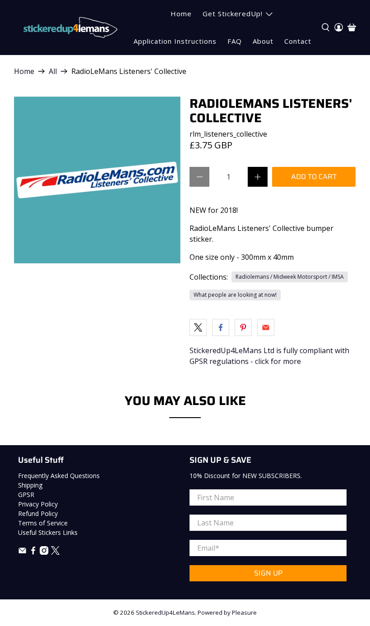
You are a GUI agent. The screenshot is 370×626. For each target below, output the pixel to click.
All (53, 71)
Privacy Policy (38, 504)
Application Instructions (175, 41)
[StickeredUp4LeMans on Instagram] (44, 552)
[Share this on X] (198, 327)
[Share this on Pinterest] (243, 327)
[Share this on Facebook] (220, 327)
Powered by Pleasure (227, 612)
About (263, 41)
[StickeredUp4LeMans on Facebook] (33, 552)
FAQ (234, 41)
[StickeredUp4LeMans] (70, 27)
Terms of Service (43, 523)
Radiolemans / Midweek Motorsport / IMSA (290, 277)
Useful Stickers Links (48, 532)
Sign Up (268, 573)
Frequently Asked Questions (59, 475)
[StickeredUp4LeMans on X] (55, 552)
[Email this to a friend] (265, 327)
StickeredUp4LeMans (165, 612)
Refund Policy (38, 513)
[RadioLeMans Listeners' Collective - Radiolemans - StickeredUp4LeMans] (97, 180)
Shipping (30, 485)
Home (181, 13)
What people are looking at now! (235, 295)
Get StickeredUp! (233, 13)
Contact (297, 41)
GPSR (26, 494)
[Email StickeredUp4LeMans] (22, 552)
